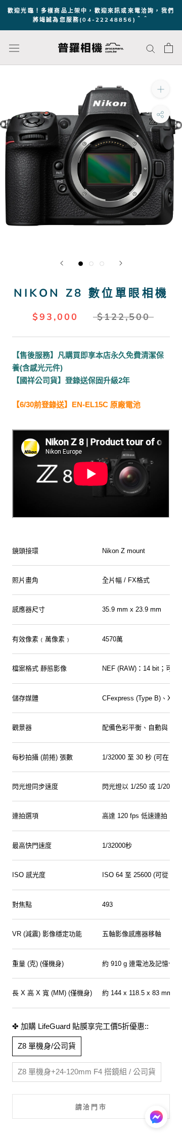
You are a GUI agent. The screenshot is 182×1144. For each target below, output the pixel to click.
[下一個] (120, 263)
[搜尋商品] (150, 47)
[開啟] (14, 48)
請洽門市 (91, 1107)
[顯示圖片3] (102, 263)
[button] (156, 1119)
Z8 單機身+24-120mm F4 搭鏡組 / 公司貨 (87, 1071)
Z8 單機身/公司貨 (47, 1046)
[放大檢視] (160, 89)
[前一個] (61, 263)
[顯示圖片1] (80, 263)
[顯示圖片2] (91, 263)
